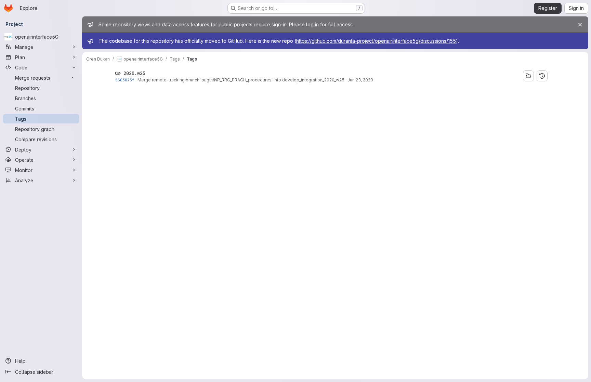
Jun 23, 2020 (360, 79)
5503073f (124, 79)
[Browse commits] (542, 75)
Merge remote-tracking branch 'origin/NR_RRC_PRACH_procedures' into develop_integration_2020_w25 (240, 79)
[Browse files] (528, 75)
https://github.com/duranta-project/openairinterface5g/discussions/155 (376, 41)
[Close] (580, 25)
